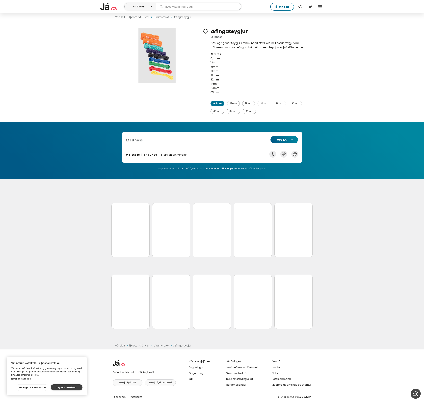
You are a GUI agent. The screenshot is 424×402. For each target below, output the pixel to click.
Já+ (191, 379)
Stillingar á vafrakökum (33, 387)
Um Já (275, 367)
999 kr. (282, 140)
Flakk (274, 373)
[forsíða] (112, 6)
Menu (320, 6)
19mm (248, 103)
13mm (233, 103)
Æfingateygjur (182, 17)
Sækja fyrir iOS (127, 382)
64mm (233, 111)
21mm (263, 103)
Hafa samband (281, 379)
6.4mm (217, 103)
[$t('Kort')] (310, 6)
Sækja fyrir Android (160, 382)
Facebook (120, 396)
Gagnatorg (196, 373)
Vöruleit (120, 17)
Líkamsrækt (161, 17)
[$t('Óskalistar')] (300, 6)
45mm (217, 111)
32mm (295, 103)
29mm (279, 103)
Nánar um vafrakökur (21, 379)
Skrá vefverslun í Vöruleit (242, 367)
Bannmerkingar (236, 385)
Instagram (136, 396)
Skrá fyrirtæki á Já (238, 373)
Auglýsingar (196, 367)
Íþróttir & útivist (139, 17)
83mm (249, 111)
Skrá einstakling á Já (239, 379)
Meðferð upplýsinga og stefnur (291, 385)
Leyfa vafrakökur (66, 387)
